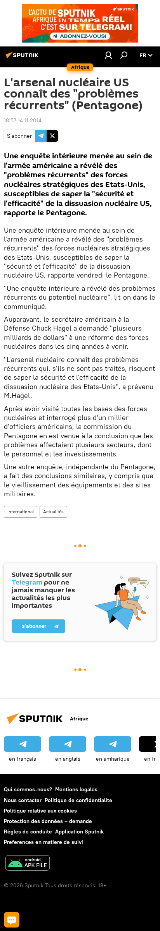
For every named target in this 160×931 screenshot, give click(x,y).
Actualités (53, 511)
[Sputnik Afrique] (23, 58)
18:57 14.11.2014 (23, 120)
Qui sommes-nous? (28, 789)
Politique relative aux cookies (40, 810)
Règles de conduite (28, 831)
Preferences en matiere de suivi (43, 841)
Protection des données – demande (48, 821)
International (20, 511)
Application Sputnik (79, 831)
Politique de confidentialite (78, 800)
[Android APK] (27, 864)
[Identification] (108, 55)
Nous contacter (23, 800)
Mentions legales (76, 789)
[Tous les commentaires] (11, 920)
